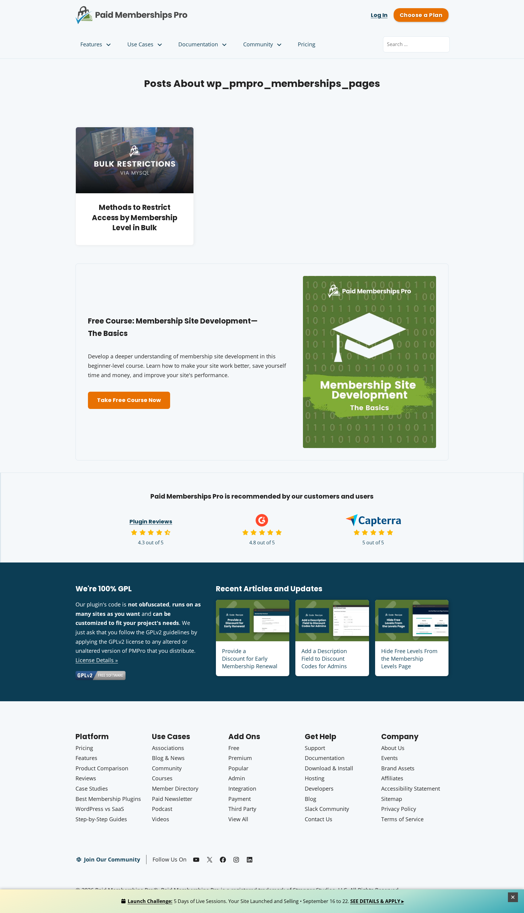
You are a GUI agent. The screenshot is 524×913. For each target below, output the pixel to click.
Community (258, 44)
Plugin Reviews (150, 521)
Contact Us (318, 819)
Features (91, 44)
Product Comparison (102, 768)
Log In (379, 15)
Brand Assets (398, 768)
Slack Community (327, 808)
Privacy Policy (398, 808)
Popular (238, 768)
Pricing (306, 44)
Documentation (198, 44)
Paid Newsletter (172, 798)
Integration (242, 788)
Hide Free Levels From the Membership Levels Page (409, 658)
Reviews (86, 778)
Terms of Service (402, 819)
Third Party (242, 808)
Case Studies (92, 788)
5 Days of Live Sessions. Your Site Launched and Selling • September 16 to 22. (266, 901)
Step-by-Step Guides (101, 819)
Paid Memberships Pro (165, 11)
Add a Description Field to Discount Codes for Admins (324, 658)
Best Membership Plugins (108, 798)
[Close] (513, 897)
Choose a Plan (421, 15)
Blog (310, 798)
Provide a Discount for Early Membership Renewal (249, 658)
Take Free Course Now (129, 400)
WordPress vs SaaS (100, 808)
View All (238, 819)
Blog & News (168, 758)
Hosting (314, 778)
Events (389, 758)
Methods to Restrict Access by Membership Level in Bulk (134, 217)
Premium (240, 758)
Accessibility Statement (410, 788)
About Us (393, 748)
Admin (236, 778)
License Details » (97, 660)
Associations (168, 748)
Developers (319, 788)
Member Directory (175, 788)
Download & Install (329, 768)
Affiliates (392, 778)
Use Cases (140, 44)
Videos (160, 819)
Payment (239, 798)
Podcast (162, 808)
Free (233, 748)
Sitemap (391, 798)
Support (315, 748)
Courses (162, 778)
